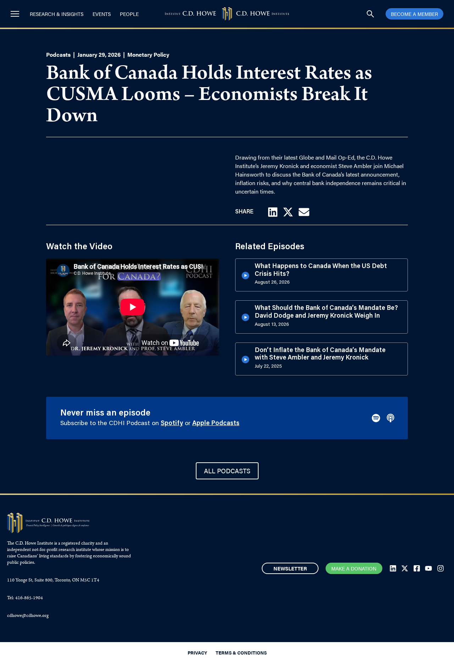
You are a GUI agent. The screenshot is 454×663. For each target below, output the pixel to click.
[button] (272, 212)
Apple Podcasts (215, 423)
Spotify (172, 423)
